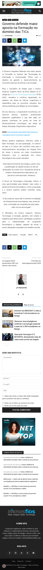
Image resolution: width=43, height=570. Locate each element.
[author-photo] (21, 284)
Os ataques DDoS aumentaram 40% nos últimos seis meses (10, 263)
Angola (9, 16)
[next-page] (7, 345)
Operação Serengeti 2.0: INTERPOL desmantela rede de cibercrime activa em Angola (27, 337)
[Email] (19, 40)
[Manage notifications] (4, 566)
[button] (3, 11)
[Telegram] (24, 40)
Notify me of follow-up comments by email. (19, 403)
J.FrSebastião (9, 35)
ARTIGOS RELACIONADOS (12, 305)
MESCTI (30, 235)
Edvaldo (6, 486)
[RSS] (21, 553)
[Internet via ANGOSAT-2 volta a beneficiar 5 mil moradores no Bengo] (7, 313)
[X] (9, 40)
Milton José (7, 479)
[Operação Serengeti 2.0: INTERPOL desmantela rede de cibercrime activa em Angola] (7, 337)
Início (3, 16)
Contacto (28, 561)
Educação (15, 20)
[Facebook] (4, 40)
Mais (9, 20)
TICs (36, 235)
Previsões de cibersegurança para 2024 (31, 262)
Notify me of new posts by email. (15, 406)
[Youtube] (33, 553)
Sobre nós (20, 561)
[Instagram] (15, 553)
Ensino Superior (13, 235)
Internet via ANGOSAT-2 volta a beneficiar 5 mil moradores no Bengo (27, 313)
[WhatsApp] (14, 40)
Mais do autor (29, 305)
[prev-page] (3, 345)
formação (23, 235)
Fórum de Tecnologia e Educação (23, 94)
